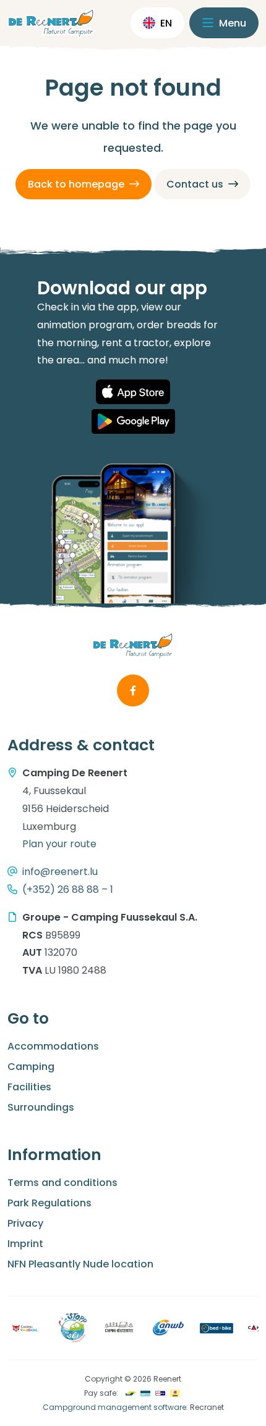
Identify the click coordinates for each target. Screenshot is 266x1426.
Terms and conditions (62, 1182)
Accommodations (53, 1046)
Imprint (25, 1244)
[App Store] (133, 391)
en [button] (166, 23)
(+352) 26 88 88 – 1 (67, 889)
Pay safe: (101, 1393)
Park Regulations (49, 1203)
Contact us (194, 184)
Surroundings (40, 1107)
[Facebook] (133, 690)
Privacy (25, 1223)
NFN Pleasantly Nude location (80, 1264)
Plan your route (59, 844)
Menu (231, 23)
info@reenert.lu (60, 871)
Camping (30, 1066)
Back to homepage (76, 184)
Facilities (29, 1087)
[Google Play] (133, 421)
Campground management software (114, 1407)
